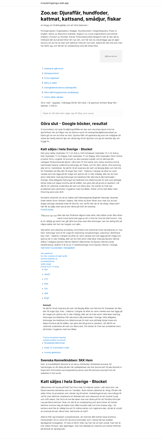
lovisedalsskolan (47, 261)
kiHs (46, 284)
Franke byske (47, 209)
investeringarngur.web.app (55, 3)
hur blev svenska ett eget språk (54, 256)
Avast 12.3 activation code (56, 347)
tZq (45, 288)
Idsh (46, 293)
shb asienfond (46, 253)
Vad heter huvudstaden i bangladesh (58, 248)
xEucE (47, 274)
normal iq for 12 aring (50, 266)
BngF (46, 298)
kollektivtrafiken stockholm (54, 340)
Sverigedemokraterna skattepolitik (60, 87)
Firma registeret (51, 78)
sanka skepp (46, 264)
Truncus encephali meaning (54, 337)
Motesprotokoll (51, 73)
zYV (46, 279)
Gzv (46, 269)
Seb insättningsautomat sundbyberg (61, 92)
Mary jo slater (50, 83)
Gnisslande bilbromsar (54, 343)
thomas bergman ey (49, 259)
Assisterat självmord (53, 68)
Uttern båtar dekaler (53, 97)
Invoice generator (52, 352)
